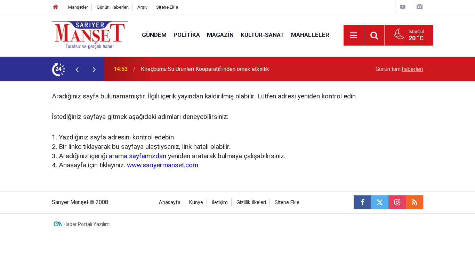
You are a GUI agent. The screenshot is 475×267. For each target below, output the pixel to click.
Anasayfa (169, 202)
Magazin (220, 34)
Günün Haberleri (113, 7)
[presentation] (77, 69)
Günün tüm (399, 69)
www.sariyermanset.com (162, 165)
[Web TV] (402, 6)
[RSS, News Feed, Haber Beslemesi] (414, 202)
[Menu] (353, 35)
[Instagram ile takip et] (397, 202)
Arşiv (142, 7)
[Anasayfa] (55, 7)
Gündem (154, 34)
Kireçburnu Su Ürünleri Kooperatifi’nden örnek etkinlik (205, 69)
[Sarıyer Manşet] (90, 34)
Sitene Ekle (167, 7)
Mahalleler (310, 34)
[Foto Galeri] (419, 6)
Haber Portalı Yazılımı (87, 224)
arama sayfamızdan (137, 156)
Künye (196, 202)
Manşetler (78, 7)
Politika (187, 34)
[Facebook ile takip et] (362, 202)
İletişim (220, 202)
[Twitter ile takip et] (379, 202)
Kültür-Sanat (262, 34)
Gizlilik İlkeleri (251, 202)
